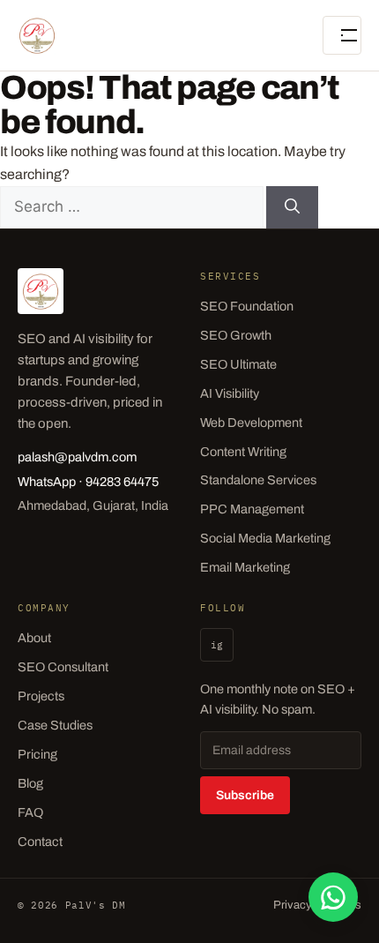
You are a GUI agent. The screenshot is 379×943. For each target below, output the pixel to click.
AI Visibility (229, 393)
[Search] (292, 207)
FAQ (30, 812)
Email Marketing (245, 567)
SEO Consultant (63, 667)
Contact (40, 841)
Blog (30, 783)
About (34, 638)
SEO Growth (235, 335)
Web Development (251, 422)
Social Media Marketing (265, 538)
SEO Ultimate (238, 364)
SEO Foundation (247, 306)
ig (217, 645)
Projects (41, 696)
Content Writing (243, 452)
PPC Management (252, 509)
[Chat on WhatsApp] (333, 897)
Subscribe (245, 795)
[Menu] (342, 35)
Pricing (37, 754)
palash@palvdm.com (77, 457)
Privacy (292, 905)
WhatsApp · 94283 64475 (88, 482)
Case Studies (55, 725)
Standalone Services (258, 480)
